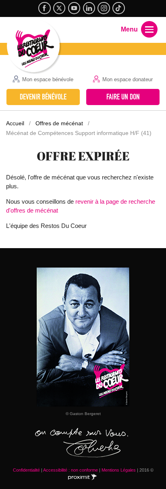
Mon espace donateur (127, 79)
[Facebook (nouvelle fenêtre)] (44, 8)
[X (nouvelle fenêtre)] (59, 8)
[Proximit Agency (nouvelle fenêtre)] (84, 477)
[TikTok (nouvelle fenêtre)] (118, 8)
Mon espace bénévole (47, 79)
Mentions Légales (119, 470)
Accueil (15, 123)
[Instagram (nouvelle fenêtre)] (104, 8)
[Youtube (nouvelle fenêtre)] (74, 8)
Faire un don (123, 96)
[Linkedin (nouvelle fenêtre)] (89, 8)
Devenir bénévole (43, 96)
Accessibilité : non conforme (70, 470)
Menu (129, 29)
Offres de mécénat (59, 123)
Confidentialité (26, 470)
